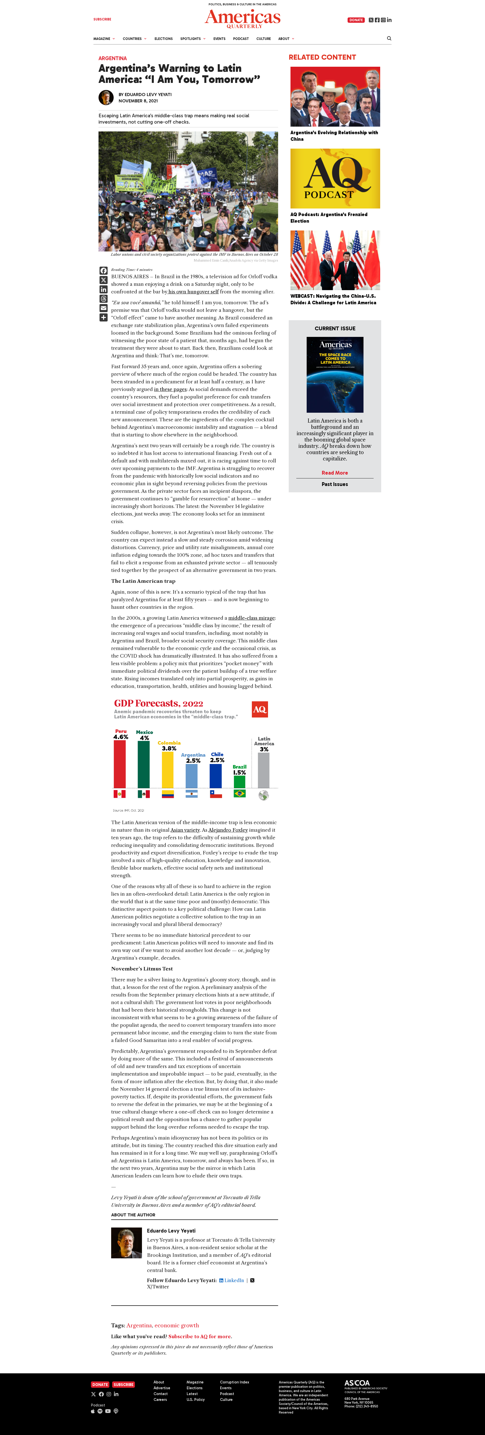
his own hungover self (193, 292)
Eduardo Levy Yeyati (148, 94)
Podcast (241, 39)
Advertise (162, 1388)
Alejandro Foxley (228, 830)
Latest (192, 1394)
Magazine (195, 1382)
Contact (161, 1394)
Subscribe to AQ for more (199, 1336)
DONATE (356, 20)
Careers (160, 1399)
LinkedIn (233, 1280)
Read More (335, 473)
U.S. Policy (196, 1399)
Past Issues (335, 484)
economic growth (177, 1325)
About (159, 1382)
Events (219, 39)
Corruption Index (234, 1382)
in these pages (170, 389)
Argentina (113, 58)
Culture (263, 39)
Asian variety (185, 830)
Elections (164, 39)
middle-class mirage (251, 618)
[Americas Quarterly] (242, 18)
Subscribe (123, 1384)
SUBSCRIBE (102, 19)
